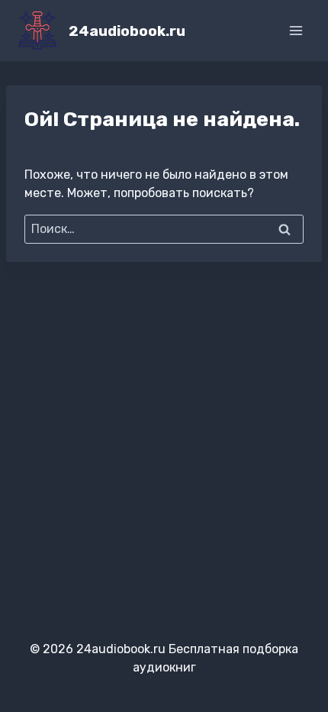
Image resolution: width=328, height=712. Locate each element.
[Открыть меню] (295, 30)
